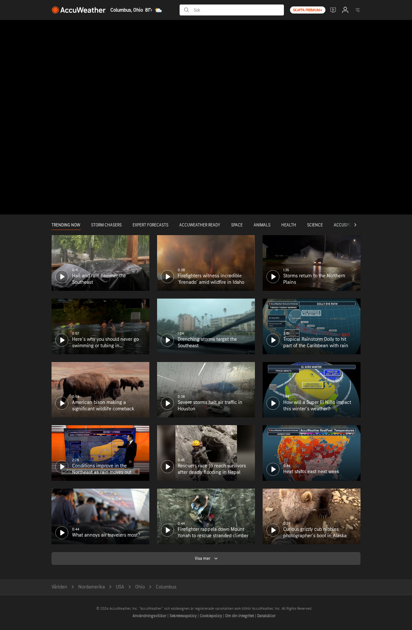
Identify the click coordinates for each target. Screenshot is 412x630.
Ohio (140, 587)
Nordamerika (91, 587)
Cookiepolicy (211, 615)
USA (120, 587)
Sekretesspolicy (184, 615)
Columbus (166, 587)
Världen (59, 587)
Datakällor (266, 615)
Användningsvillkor (150, 615)
